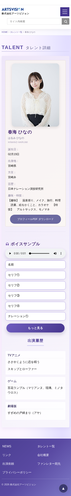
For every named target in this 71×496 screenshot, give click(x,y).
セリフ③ (14, 295)
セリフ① (14, 274)
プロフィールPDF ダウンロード (35, 219)
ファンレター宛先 (49, 463)
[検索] (65, 21)
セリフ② (14, 285)
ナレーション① (18, 316)
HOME (5, 32)
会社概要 (43, 455)
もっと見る (35, 327)
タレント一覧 (16, 32)
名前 (11, 264)
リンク (6, 455)
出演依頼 (8, 463)
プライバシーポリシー (16, 472)
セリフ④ (14, 305)
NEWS (6, 446)
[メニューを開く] (64, 11)
